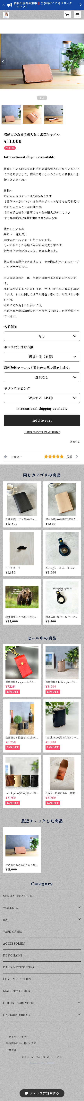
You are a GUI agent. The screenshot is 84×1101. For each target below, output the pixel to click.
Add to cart (42, 420)
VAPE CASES (12, 931)
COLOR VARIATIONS (20, 1003)
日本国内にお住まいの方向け (42, 432)
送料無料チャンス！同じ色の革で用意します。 (38, 368)
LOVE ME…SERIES (17, 979)
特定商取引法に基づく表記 (21, 1043)
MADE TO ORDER (16, 991)
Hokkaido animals (16, 1015)
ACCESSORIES (14, 943)
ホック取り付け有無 (18, 347)
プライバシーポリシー (18, 1036)
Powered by (38, 1063)
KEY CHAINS (13, 955)
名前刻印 (10, 327)
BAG (6, 920)
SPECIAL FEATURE (17, 896)
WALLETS (10, 908)
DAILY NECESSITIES (18, 967)
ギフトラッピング (17, 388)
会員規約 (11, 1050)
